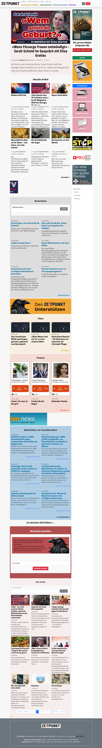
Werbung (76, 198)
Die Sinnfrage (57, 686)
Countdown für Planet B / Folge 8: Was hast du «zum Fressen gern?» (20, 651)
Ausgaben (23, 1)
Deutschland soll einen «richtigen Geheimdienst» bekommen (22, 271)
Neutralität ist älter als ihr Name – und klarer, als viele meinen (19, 144)
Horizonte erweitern (60, 5)
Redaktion (22, 151)
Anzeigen (41, 1)
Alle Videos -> (65, 351)
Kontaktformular (82, 86)
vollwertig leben (46, 5)
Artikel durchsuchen (16, 588)
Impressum (77, 195)
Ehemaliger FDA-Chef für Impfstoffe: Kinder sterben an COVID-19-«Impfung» (24, 469)
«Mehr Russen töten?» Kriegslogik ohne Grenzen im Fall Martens (40, 651)
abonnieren (11, 716)
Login (88, 3)
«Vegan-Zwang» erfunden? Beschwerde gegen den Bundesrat (60, 609)
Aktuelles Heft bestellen (82, 50)
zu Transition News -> (63, 517)
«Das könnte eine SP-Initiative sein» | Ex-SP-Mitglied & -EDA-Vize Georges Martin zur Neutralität (40, 99)
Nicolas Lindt (63, 107)
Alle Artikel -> (65, 177)
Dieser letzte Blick (59, 95)
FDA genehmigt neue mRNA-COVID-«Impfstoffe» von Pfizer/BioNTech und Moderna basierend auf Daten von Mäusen (54, 442)
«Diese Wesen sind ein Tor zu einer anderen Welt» (39, 339)
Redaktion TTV (23, 60)
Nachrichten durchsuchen (17, 207)
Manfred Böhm (43, 151)
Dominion (35, 686)
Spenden (82, 58)
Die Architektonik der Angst (39, 141)
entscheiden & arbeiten (29, 5)
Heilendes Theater (60, 402)
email (40, 559)
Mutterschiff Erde (18, 95)
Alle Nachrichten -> (64, 295)
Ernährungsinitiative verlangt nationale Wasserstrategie (59, 651)
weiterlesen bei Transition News (33, 456)
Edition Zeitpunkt (32, 1)
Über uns (48, 1)
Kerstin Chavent (24, 107)
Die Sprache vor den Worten (60, 141)
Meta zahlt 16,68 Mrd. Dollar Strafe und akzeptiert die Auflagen (54, 226)
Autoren (76, 192)
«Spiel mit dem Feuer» (21, 243)
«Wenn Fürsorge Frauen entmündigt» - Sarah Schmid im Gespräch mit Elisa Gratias (40, 51)
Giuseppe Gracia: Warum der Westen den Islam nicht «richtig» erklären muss (54, 496)
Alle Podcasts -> (65, 410)
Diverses (72, 5)
